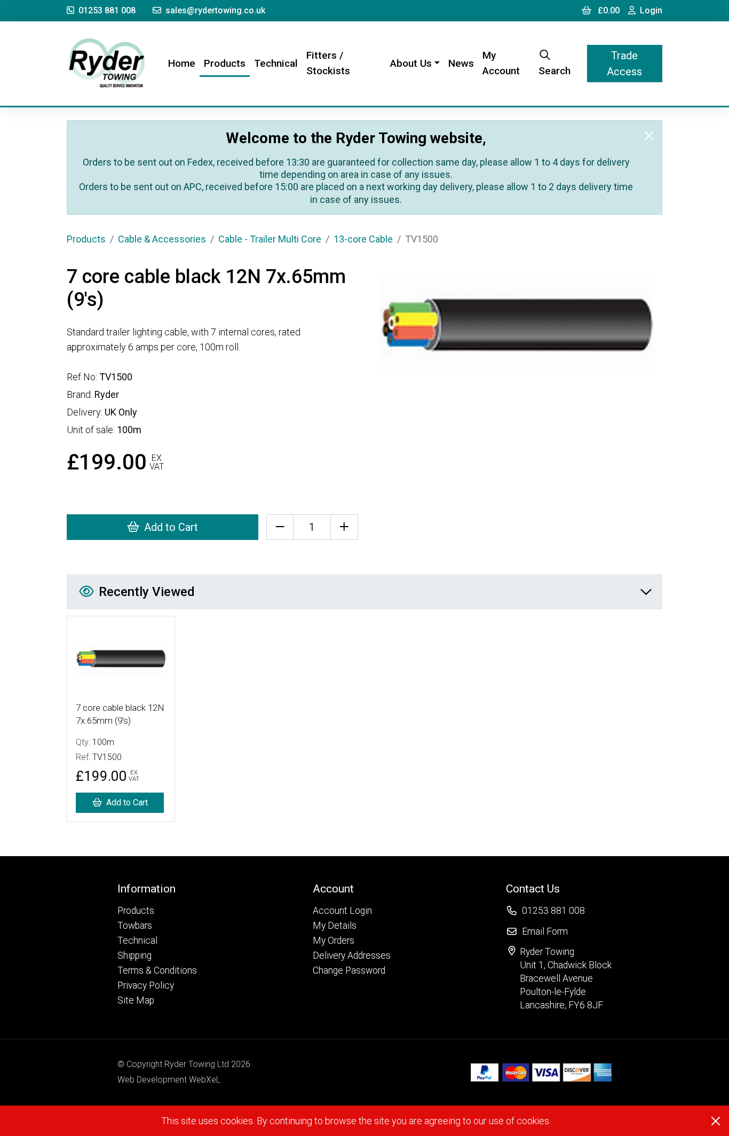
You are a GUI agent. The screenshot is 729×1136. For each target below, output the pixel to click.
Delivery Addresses (352, 955)
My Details (334, 925)
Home (184, 63)
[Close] (649, 136)
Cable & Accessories (162, 239)
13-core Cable (363, 239)
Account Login (342, 910)
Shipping (134, 955)
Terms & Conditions (157, 970)
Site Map (135, 1000)
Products (224, 63)
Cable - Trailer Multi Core (269, 239)
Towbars (134, 925)
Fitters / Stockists (328, 63)
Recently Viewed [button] (147, 591)
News (461, 63)
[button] (157, 888)
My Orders (333, 940)
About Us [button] (411, 63)
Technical (276, 63)
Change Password (349, 970)
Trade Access (624, 63)
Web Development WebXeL (168, 1080)
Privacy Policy (145, 985)
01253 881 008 (107, 10)
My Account (501, 63)
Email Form (545, 931)
